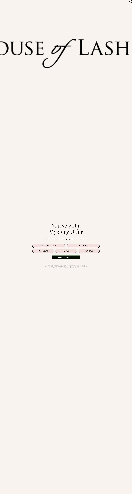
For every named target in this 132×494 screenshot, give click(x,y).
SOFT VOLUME (83, 246)
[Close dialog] (131, 1)
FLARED (66, 251)
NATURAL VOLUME (48, 246)
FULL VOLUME (43, 251)
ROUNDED (89, 251)
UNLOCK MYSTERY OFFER (66, 257)
